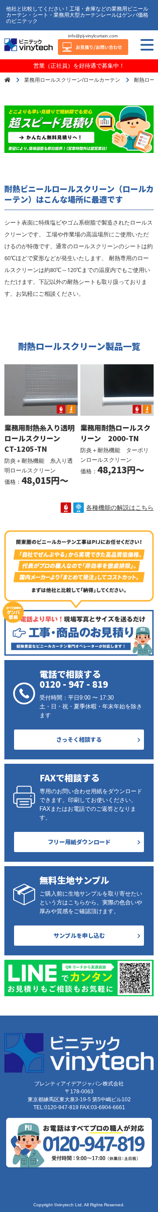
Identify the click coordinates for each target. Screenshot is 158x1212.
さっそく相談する (79, 739)
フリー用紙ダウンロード (79, 842)
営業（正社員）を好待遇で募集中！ (79, 65)
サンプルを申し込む (79, 935)
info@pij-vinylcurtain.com (93, 35)
